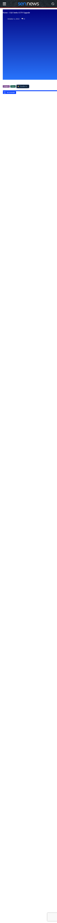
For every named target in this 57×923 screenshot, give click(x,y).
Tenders (23, 86)
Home (5, 13)
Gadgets (6, 86)
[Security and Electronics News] (28, 3)
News (13, 86)
